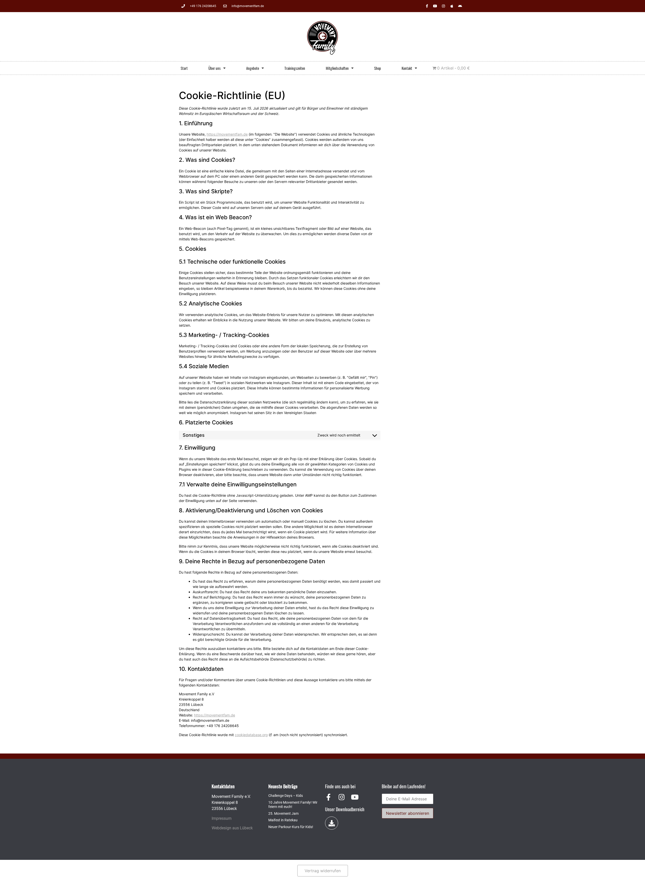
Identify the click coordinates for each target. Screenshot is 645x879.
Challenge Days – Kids (285, 796)
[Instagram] (443, 6)
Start (184, 68)
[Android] (460, 6)
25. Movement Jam (283, 813)
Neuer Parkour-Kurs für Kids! (290, 827)
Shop (377, 68)
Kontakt (407, 68)
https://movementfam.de (227, 134)
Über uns (214, 68)
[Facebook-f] (426, 6)
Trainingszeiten (294, 68)
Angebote (252, 68)
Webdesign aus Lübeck (232, 828)
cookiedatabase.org (251, 735)
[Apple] (451, 6)
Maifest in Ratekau (283, 820)
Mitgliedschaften (337, 68)
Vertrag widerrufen (323, 870)
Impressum (222, 818)
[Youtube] (435, 6)
